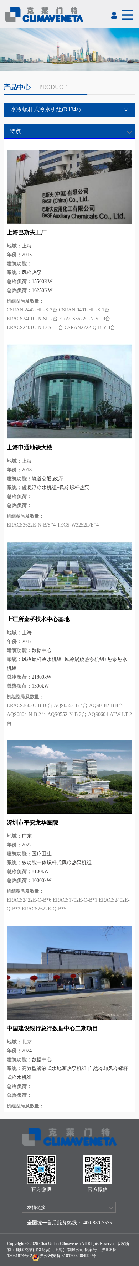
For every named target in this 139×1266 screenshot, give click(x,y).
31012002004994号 (78, 1255)
